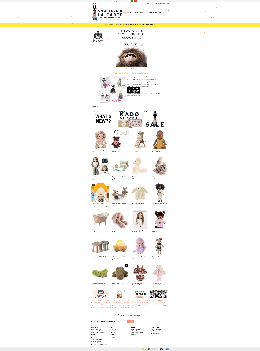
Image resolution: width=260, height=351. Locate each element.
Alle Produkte (114, 329)
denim (134, 304)
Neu (130, 12)
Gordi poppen (124, 300)
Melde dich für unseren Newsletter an (99, 344)
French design (115, 300)
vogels (131, 307)
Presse (92, 337)
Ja (132, 1)
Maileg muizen (99, 302)
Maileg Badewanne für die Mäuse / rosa (100, 231)
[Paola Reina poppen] (158, 294)
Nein (135, 1)
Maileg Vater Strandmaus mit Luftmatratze (138, 151)
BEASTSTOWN (105, 300)
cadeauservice (111, 304)
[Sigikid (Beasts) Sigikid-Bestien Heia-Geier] (160, 166)
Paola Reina (139, 302)
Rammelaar (147, 302)
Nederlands (91, 3)
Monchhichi (121, 302)
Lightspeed (112, 349)
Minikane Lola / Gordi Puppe (98, 150)
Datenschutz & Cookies (96, 329)
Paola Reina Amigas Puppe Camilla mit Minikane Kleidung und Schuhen (159, 204)
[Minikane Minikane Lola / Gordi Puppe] (100, 139)
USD (100, 3)
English (95, 3)
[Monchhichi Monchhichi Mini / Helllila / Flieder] (140, 246)
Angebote (113, 332)
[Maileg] (101, 294)
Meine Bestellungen (135, 330)
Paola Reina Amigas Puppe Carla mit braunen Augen (139, 231)
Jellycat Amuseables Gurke (98, 283)
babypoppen (103, 304)
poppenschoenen (124, 307)
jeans (103, 305)
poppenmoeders (113, 307)
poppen (151, 305)
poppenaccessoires (160, 305)
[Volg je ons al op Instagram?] (130, 90)
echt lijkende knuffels (142, 304)
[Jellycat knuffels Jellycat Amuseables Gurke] (100, 272)
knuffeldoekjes (116, 305)
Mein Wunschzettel (135, 334)
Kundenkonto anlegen (135, 329)
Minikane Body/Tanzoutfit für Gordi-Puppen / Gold (158, 151)
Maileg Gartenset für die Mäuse (119, 203)
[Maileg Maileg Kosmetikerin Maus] (160, 246)
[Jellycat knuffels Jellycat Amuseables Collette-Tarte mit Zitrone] (120, 246)
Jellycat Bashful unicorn (137, 176)
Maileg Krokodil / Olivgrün (118, 283)
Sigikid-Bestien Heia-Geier (158, 176)
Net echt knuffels (130, 302)
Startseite (126, 12)
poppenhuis (95, 307)
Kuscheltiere (136, 12)
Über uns (93, 336)
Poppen (142, 12)
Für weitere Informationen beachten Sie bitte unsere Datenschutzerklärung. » (152, 1)
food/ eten (162, 304)
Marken (125, 15)
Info (156, 12)
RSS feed (113, 337)
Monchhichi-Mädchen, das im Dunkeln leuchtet (158, 231)
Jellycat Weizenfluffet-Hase (138, 203)
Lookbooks (160, 12)
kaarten (109, 305)
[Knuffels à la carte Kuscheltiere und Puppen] (107, 13)
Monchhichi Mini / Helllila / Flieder (139, 256)
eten (151, 304)
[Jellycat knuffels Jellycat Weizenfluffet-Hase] (140, 192)
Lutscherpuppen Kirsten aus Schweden (98, 204)
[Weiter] (166, 48)
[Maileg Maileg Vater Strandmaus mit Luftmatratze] (140, 139)
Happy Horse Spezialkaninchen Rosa (119, 231)
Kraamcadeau (155, 300)
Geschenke (151, 12)
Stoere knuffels (161, 302)
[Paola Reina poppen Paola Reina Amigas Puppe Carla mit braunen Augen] (140, 219)
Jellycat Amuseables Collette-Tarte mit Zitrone (119, 257)
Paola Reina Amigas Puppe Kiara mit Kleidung (99, 177)
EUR (97, 3)
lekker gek (136, 305)
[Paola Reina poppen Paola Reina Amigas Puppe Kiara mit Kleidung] (100, 166)
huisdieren (97, 305)
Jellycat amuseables (134, 300)
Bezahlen (93, 334)
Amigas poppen (96, 300)
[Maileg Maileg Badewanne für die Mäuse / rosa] (100, 219)
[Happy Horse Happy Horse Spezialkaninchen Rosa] (120, 219)
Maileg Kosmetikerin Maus (158, 256)
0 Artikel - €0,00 (149, 3)
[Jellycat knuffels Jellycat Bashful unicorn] (140, 166)
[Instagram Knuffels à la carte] (167, 321)
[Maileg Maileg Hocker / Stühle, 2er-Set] (100, 246)
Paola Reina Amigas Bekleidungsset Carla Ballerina (159, 284)
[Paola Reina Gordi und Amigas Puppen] (130, 48)
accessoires (94, 304)
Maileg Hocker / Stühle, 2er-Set (99, 256)
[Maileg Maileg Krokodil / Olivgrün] (120, 272)
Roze (154, 302)
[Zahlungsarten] (143, 349)
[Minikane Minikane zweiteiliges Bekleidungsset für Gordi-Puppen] (140, 272)
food (156, 304)
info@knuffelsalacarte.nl (158, 335)
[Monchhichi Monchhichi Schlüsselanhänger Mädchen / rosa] (120, 139)
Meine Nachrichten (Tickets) (137, 332)
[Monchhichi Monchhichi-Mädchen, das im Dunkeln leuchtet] (160, 219)
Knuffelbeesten (145, 300)
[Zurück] (94, 48)
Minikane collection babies (110, 302)
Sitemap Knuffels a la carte (97, 339)
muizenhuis (143, 305)
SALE (146, 12)
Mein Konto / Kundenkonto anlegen (162, 3)
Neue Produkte (114, 330)
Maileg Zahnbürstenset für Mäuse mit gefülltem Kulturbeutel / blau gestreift (119, 177)
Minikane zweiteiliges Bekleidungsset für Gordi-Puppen (139, 284)
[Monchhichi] (139, 294)
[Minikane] (120, 294)
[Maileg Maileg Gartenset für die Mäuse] (120, 192)
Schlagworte (114, 336)
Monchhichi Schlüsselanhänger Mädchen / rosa (119, 151)
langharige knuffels (127, 305)
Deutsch (93, 3)
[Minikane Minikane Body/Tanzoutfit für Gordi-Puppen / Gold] (160, 139)
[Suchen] (160, 10)
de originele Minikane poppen (123, 304)
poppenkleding (104, 307)
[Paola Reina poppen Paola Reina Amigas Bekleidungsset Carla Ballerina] (160, 272)
